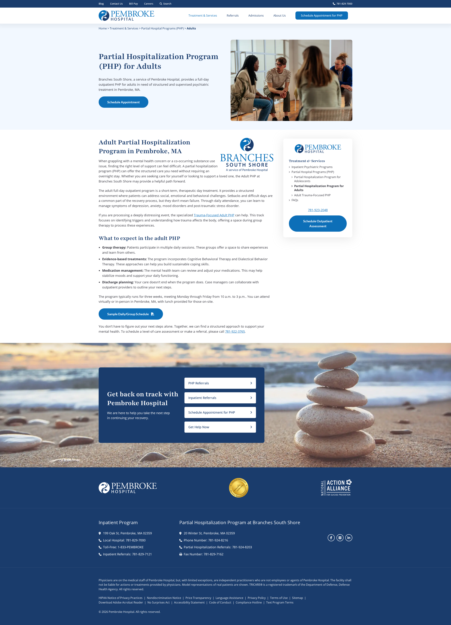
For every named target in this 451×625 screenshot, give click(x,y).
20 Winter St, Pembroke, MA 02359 (209, 533)
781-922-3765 (235, 331)
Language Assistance (229, 598)
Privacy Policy (257, 598)
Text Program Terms (280, 602)
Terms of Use (279, 598)
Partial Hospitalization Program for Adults (319, 188)
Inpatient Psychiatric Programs (312, 167)
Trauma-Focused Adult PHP (214, 215)
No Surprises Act (158, 602)
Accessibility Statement (189, 602)
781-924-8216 (218, 540)
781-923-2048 (318, 210)
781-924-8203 (242, 547)
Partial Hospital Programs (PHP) (162, 28)
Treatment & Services (124, 28)
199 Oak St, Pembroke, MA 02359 (127, 533)
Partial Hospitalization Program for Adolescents (317, 179)
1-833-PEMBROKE (131, 547)
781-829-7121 (142, 554)
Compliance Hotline (249, 602)
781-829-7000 (344, 3)
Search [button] (167, 3)
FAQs (295, 200)
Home (103, 28)
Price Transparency (198, 598)
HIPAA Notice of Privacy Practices (121, 598)
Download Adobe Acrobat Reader (121, 602)
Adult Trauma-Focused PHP (312, 195)
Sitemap (297, 598)
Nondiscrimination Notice (164, 598)
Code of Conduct (220, 602)
